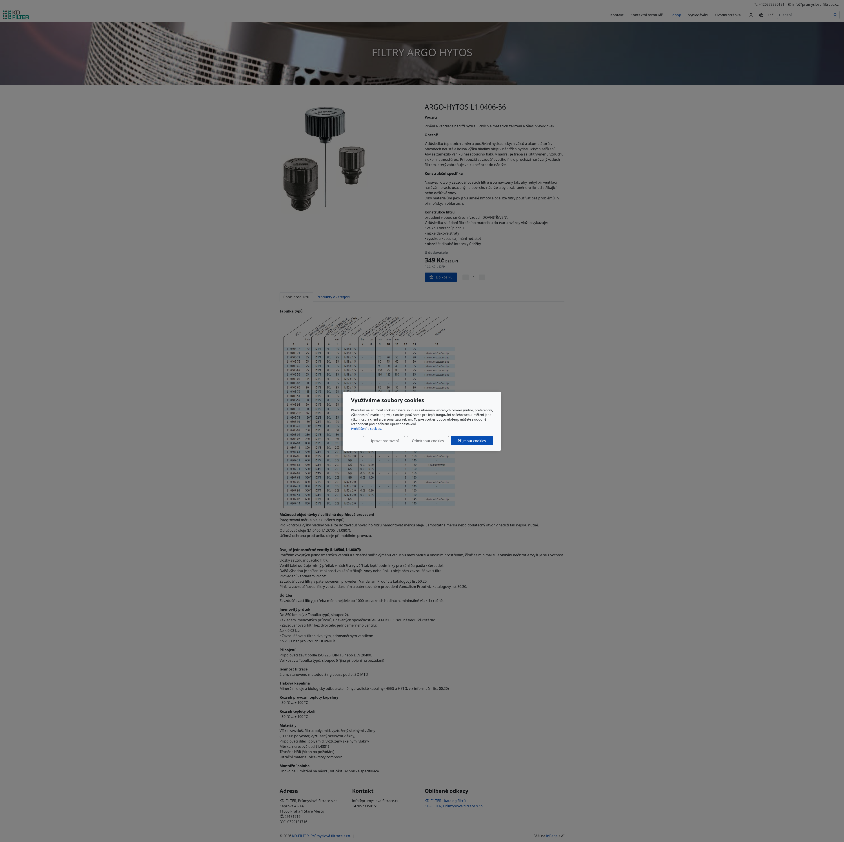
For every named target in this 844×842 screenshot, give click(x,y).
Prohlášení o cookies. (366, 428)
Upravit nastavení (384, 440)
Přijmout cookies (472, 440)
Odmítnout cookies (428, 440)
